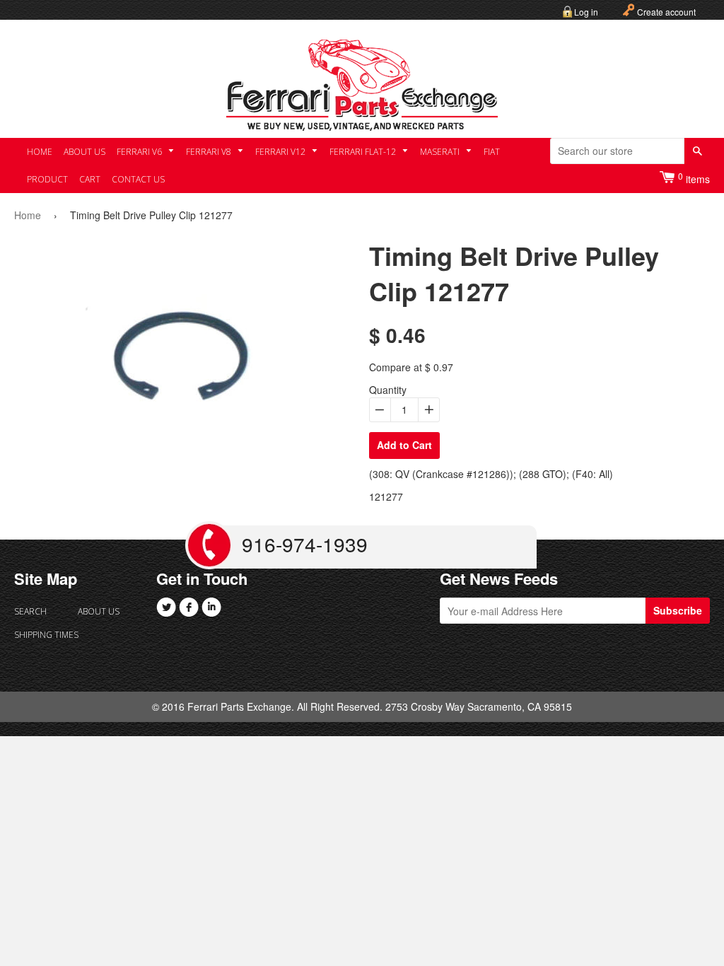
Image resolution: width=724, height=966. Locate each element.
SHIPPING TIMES (46, 635)
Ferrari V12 (281, 152)
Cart (89, 179)
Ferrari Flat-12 (363, 152)
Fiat (492, 152)
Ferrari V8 (209, 152)
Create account (666, 12)
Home (39, 152)
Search (30, 611)
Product (47, 179)
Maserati (441, 152)
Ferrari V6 (140, 152)
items (694, 178)
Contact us (138, 179)
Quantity (388, 390)
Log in (586, 12)
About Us (84, 152)
